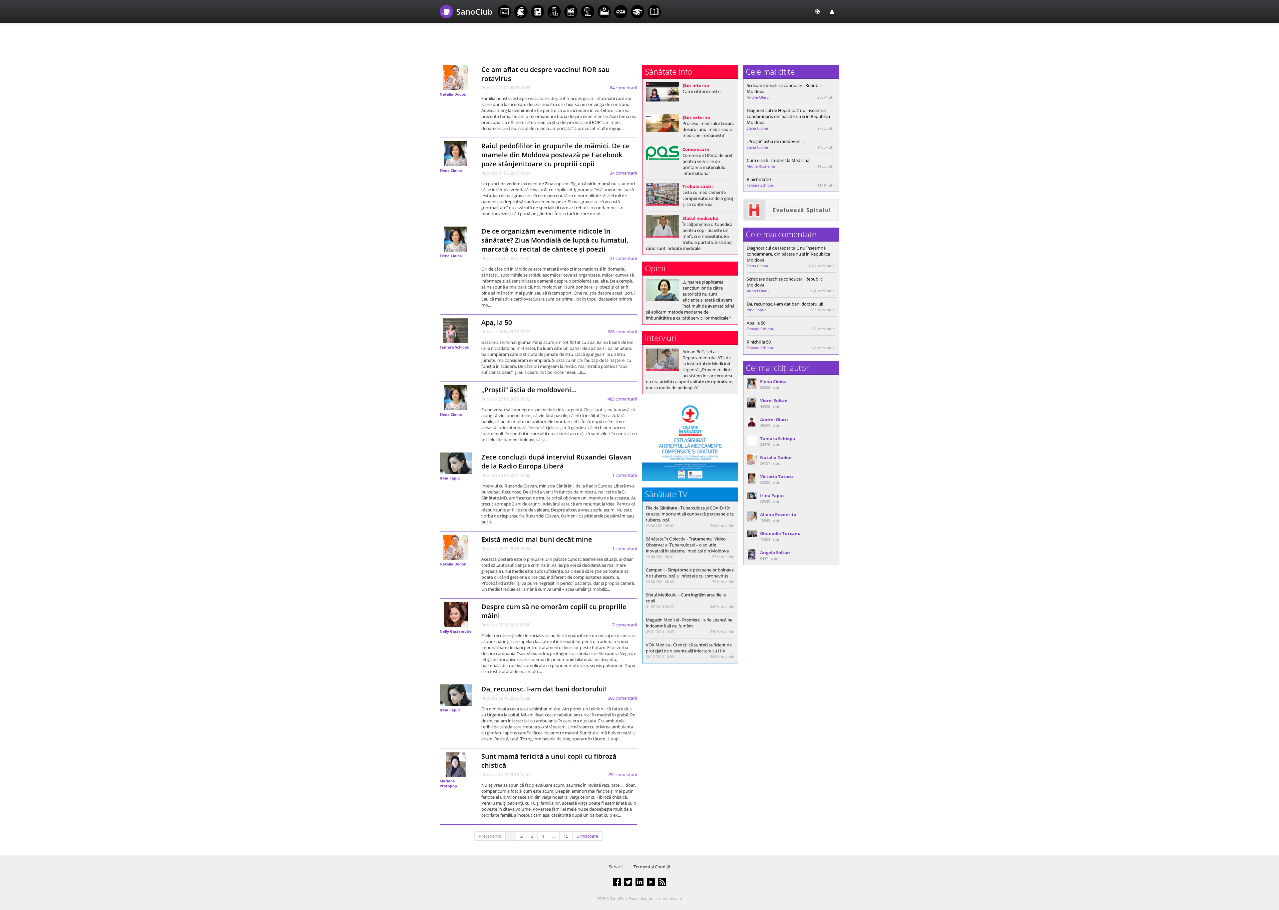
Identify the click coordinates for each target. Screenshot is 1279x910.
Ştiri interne (695, 85)
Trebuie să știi (697, 186)
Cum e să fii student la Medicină (778, 160)
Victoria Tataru (776, 476)
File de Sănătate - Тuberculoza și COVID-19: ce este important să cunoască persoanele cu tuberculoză (690, 514)
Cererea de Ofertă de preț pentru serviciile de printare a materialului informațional (707, 164)
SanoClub (474, 11)
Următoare (587, 836)
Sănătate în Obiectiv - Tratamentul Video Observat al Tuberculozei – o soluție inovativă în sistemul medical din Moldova (687, 545)
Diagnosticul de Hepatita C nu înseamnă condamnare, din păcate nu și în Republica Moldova (788, 116)
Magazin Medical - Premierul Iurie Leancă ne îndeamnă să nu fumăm (689, 623)
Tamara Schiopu (454, 347)
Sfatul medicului (700, 218)
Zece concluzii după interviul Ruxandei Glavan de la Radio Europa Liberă (556, 461)
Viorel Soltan (774, 401)
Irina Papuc (450, 477)
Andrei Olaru (758, 97)
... (553, 836)
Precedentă (490, 836)
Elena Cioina (451, 170)
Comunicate (695, 149)
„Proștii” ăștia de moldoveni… (529, 389)
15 (566, 836)
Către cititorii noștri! (701, 91)
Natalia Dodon (453, 94)
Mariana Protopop (448, 783)
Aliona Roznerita (761, 166)
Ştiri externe (696, 117)
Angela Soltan (775, 552)
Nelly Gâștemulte (456, 631)
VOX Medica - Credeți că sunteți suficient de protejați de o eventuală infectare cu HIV (689, 648)
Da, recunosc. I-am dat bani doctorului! (544, 688)
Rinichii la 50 (759, 179)
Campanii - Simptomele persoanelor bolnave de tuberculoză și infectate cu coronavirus (690, 573)
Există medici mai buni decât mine (536, 539)
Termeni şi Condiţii (652, 867)
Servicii (616, 867)
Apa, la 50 (496, 322)
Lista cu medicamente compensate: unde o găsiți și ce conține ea (708, 198)
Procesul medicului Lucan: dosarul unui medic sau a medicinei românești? (708, 129)
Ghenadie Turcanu (780, 533)
